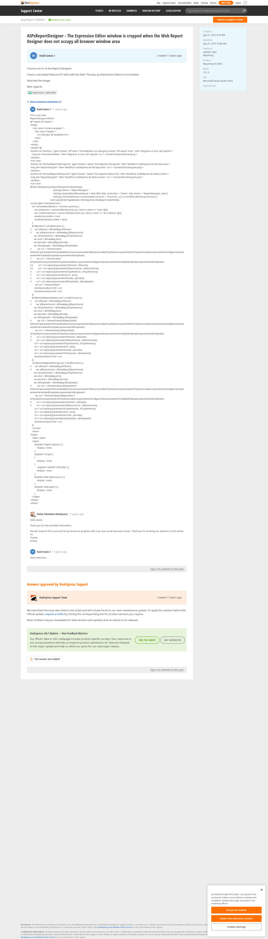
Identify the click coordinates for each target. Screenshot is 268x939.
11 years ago (59, 109)
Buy (158, 2)
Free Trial (226, 2)
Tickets (99, 10)
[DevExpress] (30, 3)
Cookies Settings (236, 926)
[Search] (244, 11)
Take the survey (147, 640)
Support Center (169, 2)
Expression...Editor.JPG (44, 92)
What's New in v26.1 (47, 639)
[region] (236, 911)
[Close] (261, 889)
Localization (173, 10)
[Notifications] (245, 3)
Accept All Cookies (236, 910)
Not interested (172, 640)
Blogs (196, 2)
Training (204, 2)
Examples (132, 10)
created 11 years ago (169, 55)
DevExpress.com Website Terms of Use (115, 927)
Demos (213, 2)
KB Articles (115, 10)
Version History (151, 10)
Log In (238, 2)
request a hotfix (54, 614)
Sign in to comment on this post (167, 568)
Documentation (184, 2)
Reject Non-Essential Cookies (236, 918)
